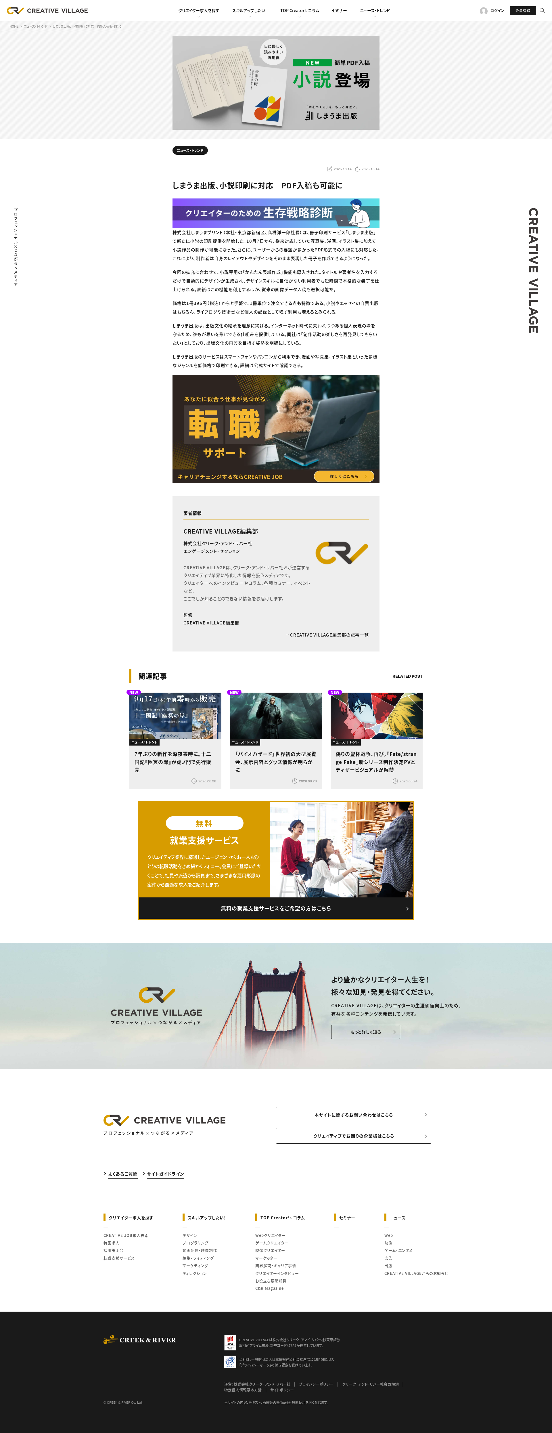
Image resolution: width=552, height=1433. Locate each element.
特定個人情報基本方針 (243, 1389)
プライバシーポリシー (316, 1384)
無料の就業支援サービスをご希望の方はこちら (276, 908)
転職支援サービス (119, 1258)
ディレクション (195, 1273)
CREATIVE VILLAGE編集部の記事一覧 (329, 635)
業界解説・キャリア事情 (275, 1265)
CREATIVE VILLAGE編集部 (220, 531)
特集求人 (111, 1242)
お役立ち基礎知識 (271, 1280)
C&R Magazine (269, 1288)
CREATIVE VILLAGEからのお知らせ (416, 1273)
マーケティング (195, 1265)
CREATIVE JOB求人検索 (126, 1235)
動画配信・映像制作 (200, 1250)
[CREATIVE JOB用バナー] (275, 429)
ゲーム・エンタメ (398, 1250)
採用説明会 (113, 1250)
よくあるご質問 (123, 1174)
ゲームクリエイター (272, 1242)
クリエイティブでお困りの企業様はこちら (353, 1136)
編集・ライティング (198, 1258)
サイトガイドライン (165, 1174)
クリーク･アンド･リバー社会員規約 (370, 1384)
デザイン (190, 1235)
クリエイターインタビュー (277, 1273)
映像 (388, 1242)
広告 (388, 1258)
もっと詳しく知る (365, 1032)
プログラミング (195, 1242)
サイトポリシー (282, 1389)
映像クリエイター (270, 1250)
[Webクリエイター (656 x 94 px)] (275, 213)
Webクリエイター (270, 1235)
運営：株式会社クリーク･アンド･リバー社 (257, 1384)
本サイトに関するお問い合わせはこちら (354, 1115)
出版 (388, 1265)
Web (388, 1235)
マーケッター (266, 1258)
